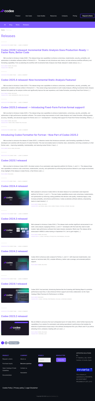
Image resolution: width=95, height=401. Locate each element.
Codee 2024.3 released (14, 218)
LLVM (45, 333)
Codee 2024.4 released (14, 186)
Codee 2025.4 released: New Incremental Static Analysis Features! (38, 79)
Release (11, 67)
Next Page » (13, 342)
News (17, 25)
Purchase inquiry (8, 363)
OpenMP (67, 206)
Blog (10, 25)
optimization (52, 236)
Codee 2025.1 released (14, 160)
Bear (46, 206)
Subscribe (61, 360)
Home (3, 30)
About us (23, 359)
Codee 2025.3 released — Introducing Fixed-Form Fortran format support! (43, 107)
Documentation (7, 375)
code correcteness (53, 206)
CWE (10, 95)
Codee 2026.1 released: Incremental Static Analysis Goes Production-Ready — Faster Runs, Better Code (45, 51)
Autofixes (41, 206)
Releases (26, 25)
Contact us (23, 368)
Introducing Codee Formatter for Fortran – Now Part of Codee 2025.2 (39, 134)
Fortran (62, 206)
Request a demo (7, 359)
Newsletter (23, 372)
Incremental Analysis (18, 95)
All (5, 25)
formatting (18, 122)
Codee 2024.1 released (14, 283)
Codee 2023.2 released (14, 316)
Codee (9, 4)
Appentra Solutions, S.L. (52, 396)
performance (61, 236)
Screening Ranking (66, 299)
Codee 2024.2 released (14, 251)
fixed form (12, 122)
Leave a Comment (23, 45)
